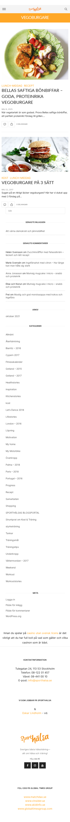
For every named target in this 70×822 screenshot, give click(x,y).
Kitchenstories (13, 396)
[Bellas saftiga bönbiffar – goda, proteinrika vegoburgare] (35, 54)
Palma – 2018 (13, 464)
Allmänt (10, 334)
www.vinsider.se (35, 800)
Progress (10, 485)
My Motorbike (13, 451)
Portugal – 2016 (14, 478)
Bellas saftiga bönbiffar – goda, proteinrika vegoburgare (32, 96)
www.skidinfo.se (35, 804)
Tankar (9, 533)
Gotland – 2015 (14, 368)
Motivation (11, 437)
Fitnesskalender (14, 361)
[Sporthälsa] (35, 9)
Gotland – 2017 (14, 375)
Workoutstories (13, 581)
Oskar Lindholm (31, 713)
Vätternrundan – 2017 (17, 560)
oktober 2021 (13, 316)
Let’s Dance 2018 (15, 409)
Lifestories (11, 416)
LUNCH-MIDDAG (12, 85)
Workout (10, 574)
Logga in (10, 599)
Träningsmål (12, 540)
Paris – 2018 (12, 471)
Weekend (11, 567)
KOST (5, 178)
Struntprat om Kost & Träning (21, 519)
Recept (9, 492)
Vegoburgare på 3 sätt (28, 183)
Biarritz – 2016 (13, 348)
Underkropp (12, 553)
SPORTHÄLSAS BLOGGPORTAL (22, 512)
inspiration (11, 389)
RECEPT (29, 85)
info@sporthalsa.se (40, 680)
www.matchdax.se (35, 797)
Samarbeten (12, 499)
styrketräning (13, 526)
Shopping (11, 505)
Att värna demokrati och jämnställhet (25, 231)
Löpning (10, 430)
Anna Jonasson (14, 273)
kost (8, 403)
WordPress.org (13, 616)
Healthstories (13, 382)
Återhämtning (13, 341)
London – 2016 (13, 423)
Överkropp (11, 457)
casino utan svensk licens (42, 633)
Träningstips (12, 547)
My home (10, 444)
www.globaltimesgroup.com (35, 808)
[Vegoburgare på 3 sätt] (35, 154)
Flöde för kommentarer (18, 610)
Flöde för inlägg (14, 605)
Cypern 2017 (12, 355)
